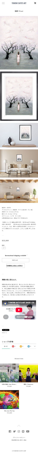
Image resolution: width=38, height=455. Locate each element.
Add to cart (15, 260)
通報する (4, 332)
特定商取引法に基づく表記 (19, 440)
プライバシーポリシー (19, 437)
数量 (3, 245)
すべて (6, 346)
